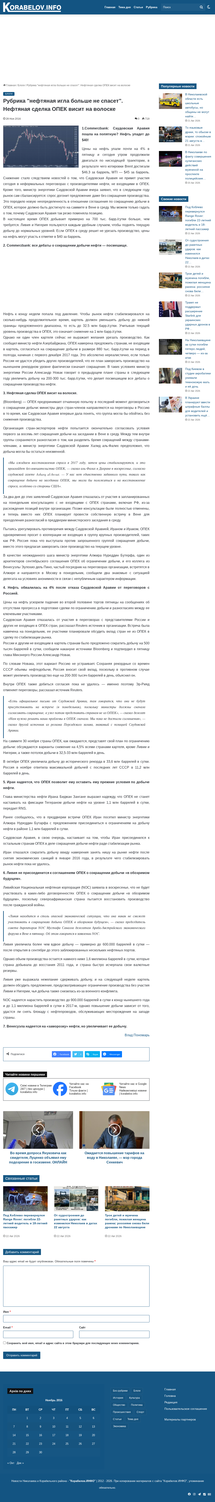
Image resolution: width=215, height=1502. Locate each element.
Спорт (140, 1412)
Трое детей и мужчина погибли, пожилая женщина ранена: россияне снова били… (198, 282)
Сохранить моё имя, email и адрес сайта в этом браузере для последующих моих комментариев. (73, 1343)
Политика (137, 1404)
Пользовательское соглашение (185, 1408)
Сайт (82, 1327)
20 (93, 1435)
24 (53, 1443)
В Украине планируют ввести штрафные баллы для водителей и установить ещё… (197, 406)
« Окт (10, 1463)
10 (53, 1426)
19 (80, 1435)
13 (93, 1426)
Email (8, 1327)
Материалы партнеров (180, 1419)
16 (40, 1435)
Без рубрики (120, 1390)
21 (14, 1443)
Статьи (138, 7)
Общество (119, 1404)
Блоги (21, 85)
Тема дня (124, 7)
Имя (7, 1311)
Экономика (119, 1426)
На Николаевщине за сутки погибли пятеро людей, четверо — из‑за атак (198, 348)
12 (80, 1426)
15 (27, 1435)
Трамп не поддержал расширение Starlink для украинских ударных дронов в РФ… (197, 315)
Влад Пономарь (137, 1035)
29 (27, 1452)
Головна (170, 1395)
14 (14, 1435)
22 (27, 1443)
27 (93, 1443)
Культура (134, 1397)
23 (40, 1443)
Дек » (20, 1463)
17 (53, 1435)
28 (14, 1452)
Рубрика (151, 7)
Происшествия (122, 1412)
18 (67, 1435)
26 (80, 1443)
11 (67, 1426)
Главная (110, 7)
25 (67, 1443)
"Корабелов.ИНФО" (82, 1481)
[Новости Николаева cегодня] (32, 7)
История (118, 1397)
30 (40, 1452)
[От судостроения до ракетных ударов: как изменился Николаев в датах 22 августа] (76, 1198)
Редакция (170, 1402)
